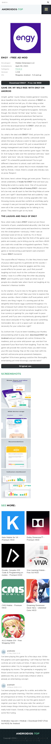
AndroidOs (12, 9)
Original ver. (25, 366)
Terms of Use (33, 740)
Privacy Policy (31, 738)
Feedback (43, 738)
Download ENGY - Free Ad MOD (25, 83)
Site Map (21, 738)
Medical (18, 69)
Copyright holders (19, 740)
